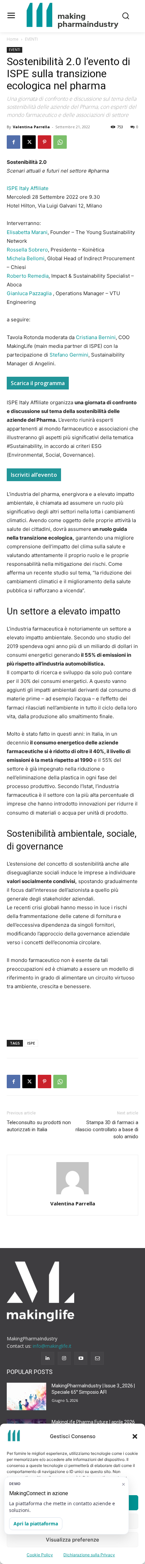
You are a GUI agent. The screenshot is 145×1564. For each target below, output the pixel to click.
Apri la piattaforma (35, 1523)
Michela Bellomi (26, 258)
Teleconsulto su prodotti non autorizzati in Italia (39, 1126)
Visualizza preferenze (72, 1539)
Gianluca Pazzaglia (29, 293)
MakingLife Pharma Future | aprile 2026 (93, 1422)
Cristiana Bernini (96, 337)
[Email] (97, 1358)
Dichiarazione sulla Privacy (89, 1554)
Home (13, 39)
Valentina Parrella (31, 126)
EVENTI (31, 39)
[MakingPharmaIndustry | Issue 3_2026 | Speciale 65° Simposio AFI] (26, 1396)
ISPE (31, 1043)
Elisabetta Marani (27, 232)
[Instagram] (64, 1358)
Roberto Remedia (28, 276)
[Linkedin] (47, 1358)
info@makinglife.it (52, 1346)
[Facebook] (13, 142)
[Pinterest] (44, 142)
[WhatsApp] (60, 142)
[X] (29, 142)
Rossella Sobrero (27, 249)
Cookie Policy (40, 1554)
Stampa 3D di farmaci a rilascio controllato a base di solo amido (107, 1129)
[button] (135, 1436)
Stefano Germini (69, 355)
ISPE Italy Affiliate (28, 188)
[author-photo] (72, 1194)
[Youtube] (80, 1358)
